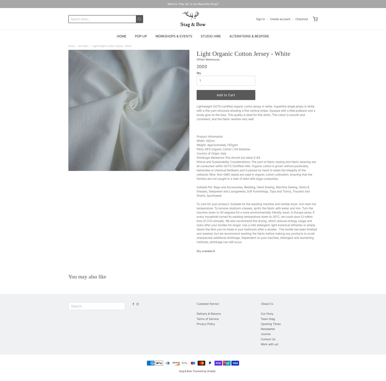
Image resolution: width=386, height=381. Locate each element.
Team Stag (268, 319)
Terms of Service (208, 319)
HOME (121, 36)
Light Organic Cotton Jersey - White (111, 46)
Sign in (260, 19)
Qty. (199, 73)
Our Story (267, 313)
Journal (265, 334)
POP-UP (141, 36)
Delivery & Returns (209, 313)
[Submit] (139, 19)
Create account (280, 19)
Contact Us (268, 339)
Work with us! (269, 344)
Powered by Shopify (204, 371)
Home (71, 46)
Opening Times (271, 324)
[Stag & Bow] (193, 19)
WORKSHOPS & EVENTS (173, 36)
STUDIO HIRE (211, 36)
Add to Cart (226, 95)
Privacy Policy (206, 324)
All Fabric (84, 46)
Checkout (301, 19)
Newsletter (268, 329)
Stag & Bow (185, 371)
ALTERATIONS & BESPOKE (249, 36)
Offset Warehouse (208, 59)
